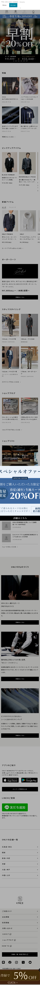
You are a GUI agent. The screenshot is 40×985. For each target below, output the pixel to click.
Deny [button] (5, 5)
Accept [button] (13, 5)
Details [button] (22, 2)
